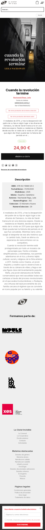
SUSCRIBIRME (22, 525)
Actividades (22, 443)
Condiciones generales (22, 490)
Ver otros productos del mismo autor (22, 116)
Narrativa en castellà (22, 462)
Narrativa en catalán (22, 459)
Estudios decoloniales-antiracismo (22, 469)
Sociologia (22, 466)
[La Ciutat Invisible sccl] (9, 3)
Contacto (22, 440)
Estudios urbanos (22, 471)
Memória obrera (22, 457)
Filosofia (23, 476)
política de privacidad (33, 520)
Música (22, 478)
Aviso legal (22, 495)
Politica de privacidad (22, 492)
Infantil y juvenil (22, 464)
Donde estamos (22, 438)
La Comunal (22, 433)
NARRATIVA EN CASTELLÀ (22, 102)
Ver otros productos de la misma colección (22, 110)
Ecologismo (22, 474)
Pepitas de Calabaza (22, 100)
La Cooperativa (22, 436)
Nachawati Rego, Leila (22, 98)
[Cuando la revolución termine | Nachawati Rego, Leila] (22, 50)
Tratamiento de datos (22, 497)
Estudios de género (22, 455)
